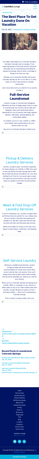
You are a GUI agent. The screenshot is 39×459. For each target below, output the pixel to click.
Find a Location (31, 2)
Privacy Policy (19, 426)
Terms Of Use (19, 429)
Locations (19, 422)
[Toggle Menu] (35, 6)
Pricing (20, 407)
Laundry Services (19, 395)
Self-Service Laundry (19, 261)
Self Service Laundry (19, 400)
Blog (19, 419)
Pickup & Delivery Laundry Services (19, 160)
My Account (19, 412)
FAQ (19, 417)
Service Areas (19, 393)
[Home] (11, 6)
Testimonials (19, 414)
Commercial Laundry (19, 405)
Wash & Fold (19, 402)
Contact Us (19, 424)
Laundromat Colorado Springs (24, 29)
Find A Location (20, 435)
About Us (19, 410)
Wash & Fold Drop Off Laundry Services (19, 207)
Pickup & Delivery (19, 398)
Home (19, 390)
